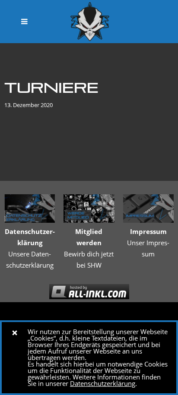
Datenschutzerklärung (102, 383)
